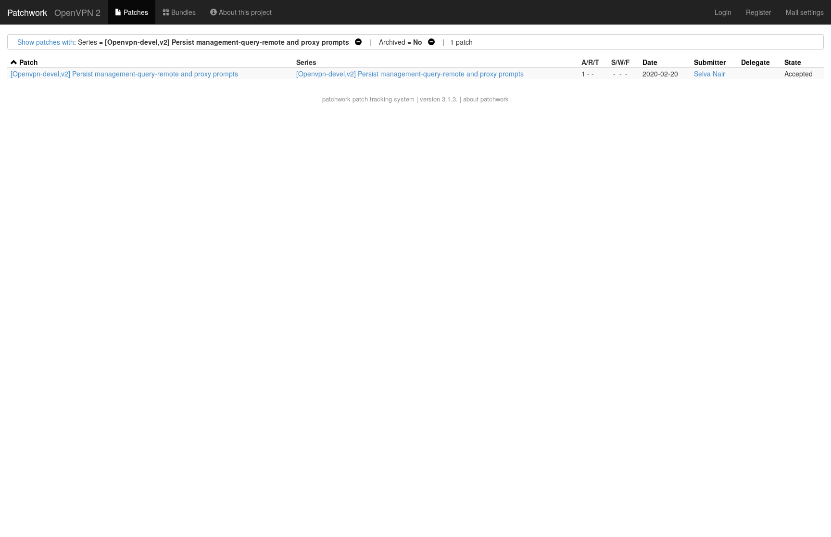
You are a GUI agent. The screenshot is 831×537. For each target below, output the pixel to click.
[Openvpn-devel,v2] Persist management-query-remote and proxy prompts (124, 73)
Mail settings (805, 12)
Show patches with (45, 42)
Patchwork (27, 12)
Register (758, 12)
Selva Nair (709, 73)
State (792, 62)
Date (649, 62)
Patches (135, 12)
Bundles (182, 12)
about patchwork (486, 98)
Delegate (755, 62)
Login (723, 12)
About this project (244, 12)
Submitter (710, 62)
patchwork (336, 98)
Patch (28, 62)
